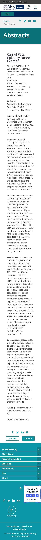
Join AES (12, 438)
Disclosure (27, 526)
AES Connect (22, 2)
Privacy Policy (19, 529)
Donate (20, 7)
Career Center (9, 2)
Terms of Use (12, 526)
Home (6, 21)
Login (7, 14)
